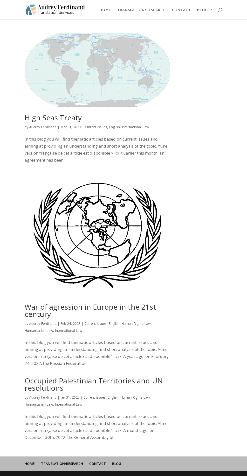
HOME (105, 10)
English (114, 127)
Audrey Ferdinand (42, 127)
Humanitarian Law (39, 330)
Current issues (96, 127)
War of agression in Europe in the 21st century (90, 310)
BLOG (202, 10)
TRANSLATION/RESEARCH (141, 10)
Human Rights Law (136, 323)
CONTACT (181, 10)
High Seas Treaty (53, 117)
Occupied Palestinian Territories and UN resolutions (94, 384)
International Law (135, 127)
